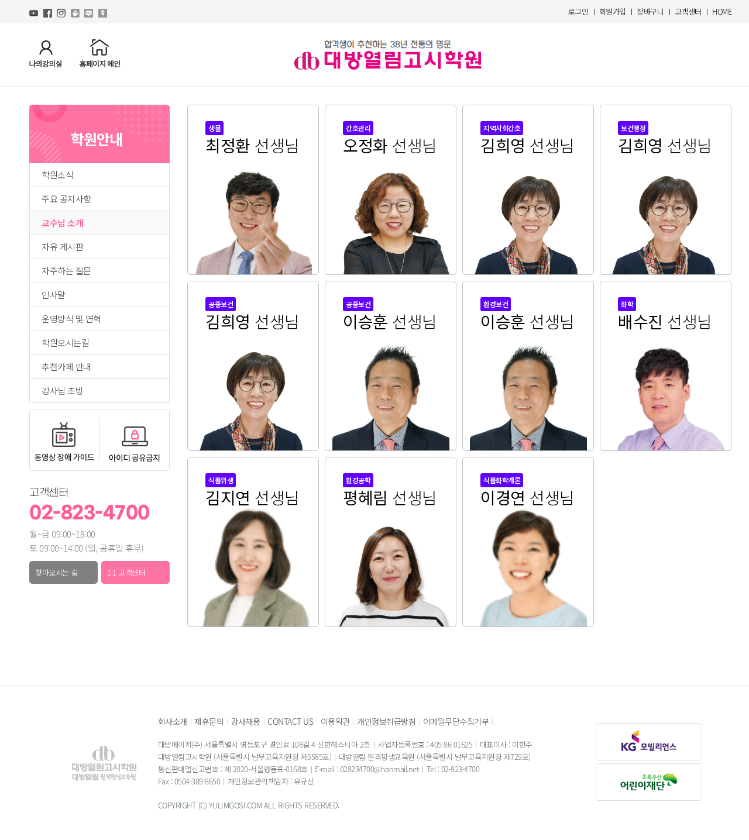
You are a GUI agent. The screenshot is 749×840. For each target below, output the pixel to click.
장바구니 (650, 11)
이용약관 (335, 721)
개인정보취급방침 (386, 721)
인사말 (54, 294)
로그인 (578, 11)
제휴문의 (209, 721)
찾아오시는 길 (56, 572)
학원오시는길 (65, 342)
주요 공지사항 (66, 198)
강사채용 (245, 721)
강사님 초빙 (62, 390)
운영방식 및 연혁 (71, 318)
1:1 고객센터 (126, 572)
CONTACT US (290, 721)
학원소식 (57, 174)
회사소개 (172, 721)
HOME (721, 11)
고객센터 (688, 11)
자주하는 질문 (66, 270)
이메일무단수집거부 (456, 721)
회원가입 (612, 11)
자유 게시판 (62, 246)
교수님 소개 (62, 222)
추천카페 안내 (66, 366)
